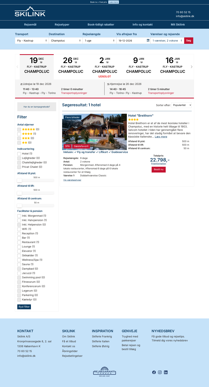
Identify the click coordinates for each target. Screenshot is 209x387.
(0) (32, 129)
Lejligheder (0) (31, 158)
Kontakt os (68, 346)
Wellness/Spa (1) (32, 259)
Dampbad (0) (30, 268)
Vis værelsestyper (72, 180)
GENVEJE (129, 331)
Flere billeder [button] (72, 117)
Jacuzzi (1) (28, 273)
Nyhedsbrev (163, 331)
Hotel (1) (27, 153)
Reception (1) (30, 233)
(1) (30, 133)
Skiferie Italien (100, 341)
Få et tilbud (69, 341)
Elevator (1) (29, 251)
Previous (17, 66)
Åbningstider (70, 351)
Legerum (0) (29, 290)
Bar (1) (26, 237)
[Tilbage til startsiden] (40, 11)
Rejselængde (92, 34)
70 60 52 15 (24, 351)
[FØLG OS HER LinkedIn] (167, 372)
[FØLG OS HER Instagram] (161, 372)
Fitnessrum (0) (31, 281)
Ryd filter (24, 306)
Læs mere (113, 2)
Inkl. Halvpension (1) (34, 220)
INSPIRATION (102, 331)
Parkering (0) (30, 295)
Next (191, 66)
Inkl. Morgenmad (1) (34, 215)
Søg (188, 40)
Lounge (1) (28, 246)
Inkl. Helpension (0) (34, 224)
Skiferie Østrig (100, 346)
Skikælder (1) (30, 255)
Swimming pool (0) (33, 277)
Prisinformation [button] (158, 163)
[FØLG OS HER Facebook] (155, 372)
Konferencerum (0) (33, 286)
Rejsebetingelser (72, 355)
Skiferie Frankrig (102, 336)
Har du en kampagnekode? (37, 106)
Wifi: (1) (26, 229)
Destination (57, 34)
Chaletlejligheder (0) (34, 162)
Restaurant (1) (30, 242)
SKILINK (68, 331)
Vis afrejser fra (126, 34)
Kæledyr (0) (29, 299)
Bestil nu (158, 169)
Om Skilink (68, 336)
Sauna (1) (28, 264)
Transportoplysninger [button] (74, 92)
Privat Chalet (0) (32, 166)
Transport (21, 34)
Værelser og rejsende (165, 34)
